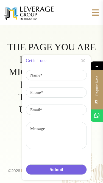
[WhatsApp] (97, 115)
